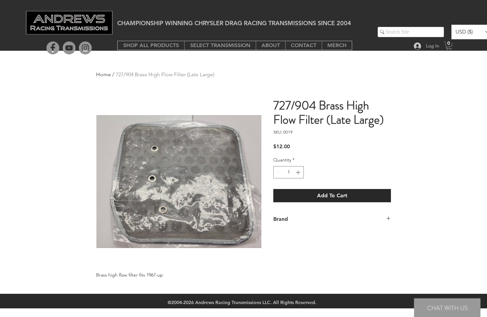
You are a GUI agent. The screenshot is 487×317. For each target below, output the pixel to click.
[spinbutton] (289, 172)
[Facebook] (52, 47)
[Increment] (299, 172)
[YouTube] (69, 47)
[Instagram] (85, 47)
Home (103, 74)
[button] (220, 45)
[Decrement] (278, 172)
